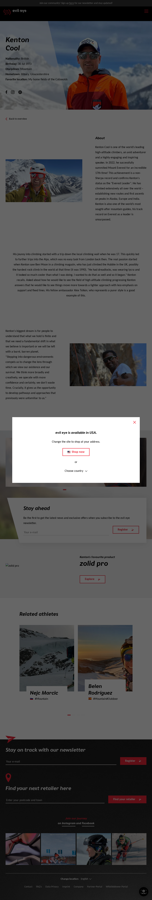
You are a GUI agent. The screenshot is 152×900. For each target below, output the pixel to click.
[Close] (134, 422)
